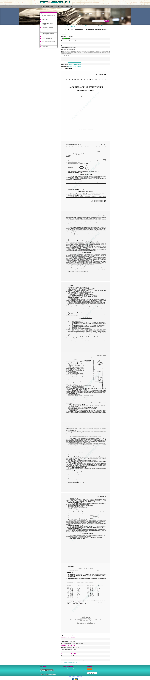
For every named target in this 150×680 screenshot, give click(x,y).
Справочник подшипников (44, 671)
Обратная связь (69, 6)
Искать (107, 20)
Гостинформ (63, 25)
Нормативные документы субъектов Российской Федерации (48, 34)
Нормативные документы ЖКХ (47, 29)
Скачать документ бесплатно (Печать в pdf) (101, 32)
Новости (62, 6)
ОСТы (55, 6)
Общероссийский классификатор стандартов (75, 25)
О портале (43, 6)
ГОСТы (47, 6)
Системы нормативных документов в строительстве (48, 24)
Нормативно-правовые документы (47, 27)
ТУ (58, 6)
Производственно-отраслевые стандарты (48, 41)
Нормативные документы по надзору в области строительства (48, 31)
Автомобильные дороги (45, 19)
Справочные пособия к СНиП (46, 43)
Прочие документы (45, 46)
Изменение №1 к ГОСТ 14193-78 (74, 62)
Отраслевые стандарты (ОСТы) (47, 38)
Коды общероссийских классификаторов (47, 670)
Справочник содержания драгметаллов (46, 669)
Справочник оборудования (44, 667)
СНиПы (51, 6)
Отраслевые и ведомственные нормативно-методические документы (49, 36)
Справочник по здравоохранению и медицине (48, 674)
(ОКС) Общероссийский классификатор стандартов (48, 16)
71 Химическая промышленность (91, 25)
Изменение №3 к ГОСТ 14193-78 (74, 66)
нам (68, 669)
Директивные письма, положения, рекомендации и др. (47, 21)
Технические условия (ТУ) (46, 39)
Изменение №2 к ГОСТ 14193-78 (74, 64)
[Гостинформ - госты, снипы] (55, 2)
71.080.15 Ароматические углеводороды (78, 26)
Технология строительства (46, 44)
